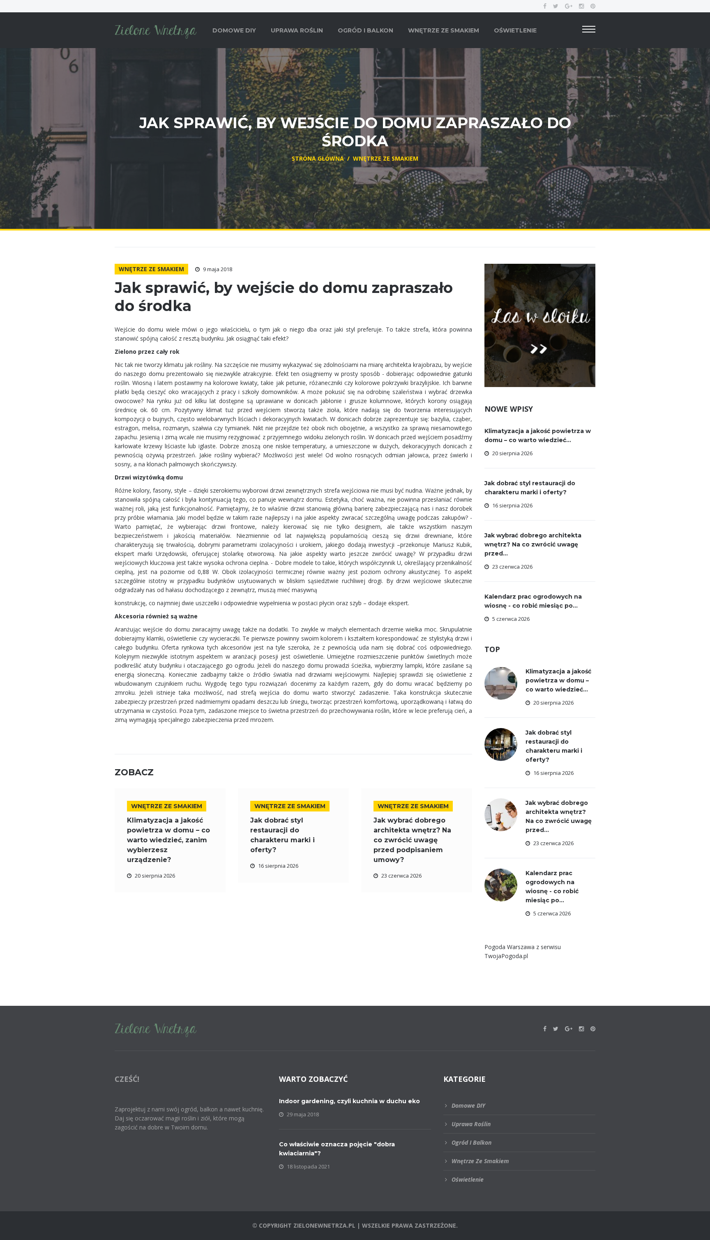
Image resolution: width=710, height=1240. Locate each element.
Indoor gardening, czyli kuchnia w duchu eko (349, 1101)
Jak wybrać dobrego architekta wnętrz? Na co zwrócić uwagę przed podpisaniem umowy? (412, 840)
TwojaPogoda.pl (506, 956)
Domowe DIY (234, 30)
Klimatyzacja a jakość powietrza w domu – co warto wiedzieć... (558, 680)
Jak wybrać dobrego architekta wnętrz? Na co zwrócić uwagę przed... (532, 544)
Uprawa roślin (297, 30)
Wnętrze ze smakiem (443, 30)
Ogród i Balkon (365, 30)
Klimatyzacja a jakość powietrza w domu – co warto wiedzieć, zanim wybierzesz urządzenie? (168, 840)
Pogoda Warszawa (509, 947)
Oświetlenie (515, 30)
